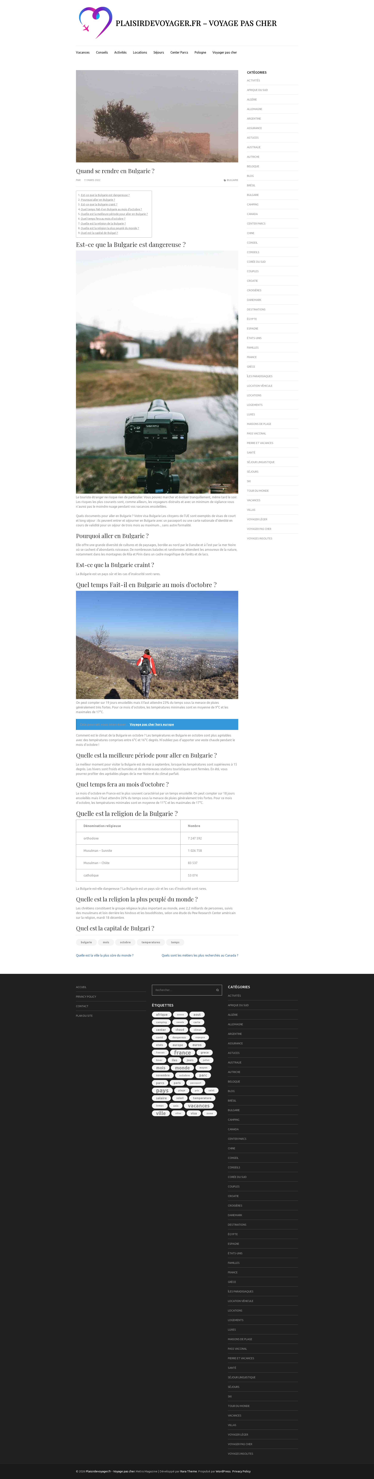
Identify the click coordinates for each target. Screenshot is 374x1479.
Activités (120, 52)
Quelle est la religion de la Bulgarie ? (103, 223)
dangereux (179, 1037)
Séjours (158, 52)
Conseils (102, 52)
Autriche (253, 156)
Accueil (81, 987)
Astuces (253, 137)
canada (180, 1022)
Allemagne (254, 109)
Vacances (83, 52)
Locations (140, 52)
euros (197, 1045)
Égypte (252, 319)
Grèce (251, 366)
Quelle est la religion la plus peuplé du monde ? (110, 228)
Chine (250, 233)
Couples (253, 271)
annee (180, 1014)
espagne (200, 1037)
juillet (206, 1060)
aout (197, 1014)
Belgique (253, 166)
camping (161, 1022)
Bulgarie (232, 180)
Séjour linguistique (261, 462)
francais (160, 1052)
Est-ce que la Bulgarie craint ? (99, 204)
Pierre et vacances (260, 443)
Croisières (254, 290)
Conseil (252, 242)
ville (161, 1113)
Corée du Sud (256, 261)
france (182, 1052)
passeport (195, 1083)
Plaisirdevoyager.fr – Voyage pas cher (196, 23)
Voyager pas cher (225, 52)
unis (175, 1105)
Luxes (251, 414)
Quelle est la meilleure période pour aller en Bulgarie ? (114, 214)
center (161, 1030)
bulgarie (86, 942)
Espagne (252, 328)
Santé (251, 452)
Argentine (254, 118)
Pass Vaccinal (256, 433)
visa (194, 1113)
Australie (254, 147)
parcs (160, 1083)
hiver (159, 1060)
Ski (249, 481)
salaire (161, 1098)
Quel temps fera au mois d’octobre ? (103, 218)
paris (177, 1082)
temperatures (151, 942)
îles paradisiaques (260, 376)
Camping (252, 204)
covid (159, 1037)
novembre (163, 1075)
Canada (252, 214)
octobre (125, 942)
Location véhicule (260, 385)
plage (181, 1090)
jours (190, 1060)
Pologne (200, 52)
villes (178, 1113)
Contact (82, 1006)
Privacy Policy (86, 996)
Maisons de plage (259, 423)
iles (174, 1060)
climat (198, 1029)
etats (159, 1044)
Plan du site (84, 1015)
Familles (253, 347)
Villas (251, 509)
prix (197, 1090)
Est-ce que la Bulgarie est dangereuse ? (105, 195)
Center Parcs (179, 52)
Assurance (254, 128)
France (252, 357)
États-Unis (254, 338)
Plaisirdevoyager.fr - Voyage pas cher (110, 1471)
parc (203, 1075)
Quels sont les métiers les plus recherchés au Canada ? (200, 955)
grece (205, 1052)
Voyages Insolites (259, 538)
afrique (162, 1014)
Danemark (254, 299)
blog (250, 175)
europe (178, 1045)
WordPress (223, 1471)
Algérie (252, 99)
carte (196, 1022)
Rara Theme (188, 1471)
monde (182, 1067)
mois (106, 942)
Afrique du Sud (257, 90)
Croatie (252, 280)
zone (209, 1113)
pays (162, 1090)
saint (211, 1090)
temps (175, 942)
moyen (203, 1067)
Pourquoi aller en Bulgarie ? (98, 199)
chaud (180, 1029)
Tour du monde (258, 490)
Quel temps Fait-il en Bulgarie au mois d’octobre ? (111, 209)
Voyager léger (257, 519)
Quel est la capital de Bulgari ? (99, 232)
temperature (202, 1098)
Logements (255, 404)
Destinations (256, 309)
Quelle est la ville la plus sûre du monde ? (104, 955)
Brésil (251, 185)
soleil (179, 1098)
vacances (199, 1105)
